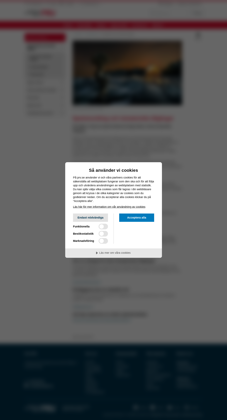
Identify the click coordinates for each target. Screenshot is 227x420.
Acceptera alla (136, 217)
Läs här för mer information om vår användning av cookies (109, 206)
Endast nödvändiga (90, 217)
